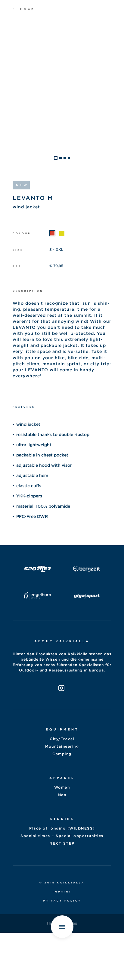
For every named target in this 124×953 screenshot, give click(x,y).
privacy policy (62, 900)
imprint (62, 891)
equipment (62, 729)
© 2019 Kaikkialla (62, 882)
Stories (62, 819)
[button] (55, 158)
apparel (62, 778)
